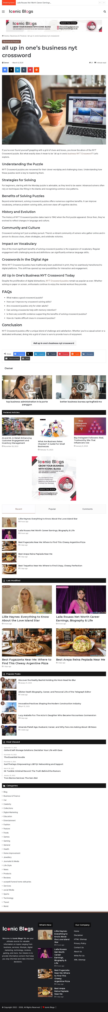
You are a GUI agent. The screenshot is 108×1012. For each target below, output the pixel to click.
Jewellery (8, 857)
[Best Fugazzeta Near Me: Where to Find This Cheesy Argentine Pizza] (9, 546)
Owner (6, 63)
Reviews (7, 878)
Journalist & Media (11, 861)
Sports (6, 894)
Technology (8, 898)
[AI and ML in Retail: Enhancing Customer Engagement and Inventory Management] (18, 426)
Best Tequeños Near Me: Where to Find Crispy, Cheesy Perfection (50, 565)
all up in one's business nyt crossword (54, 343)
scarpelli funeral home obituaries (17, 882)
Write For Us (79, 956)
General (7, 845)
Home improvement (12, 853)
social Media (9, 890)
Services (7, 886)
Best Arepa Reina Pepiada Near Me (35, 554)
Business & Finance (18, 36)
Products (7, 873)
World (6, 906)
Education (8, 816)
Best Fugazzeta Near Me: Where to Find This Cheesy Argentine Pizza (51, 542)
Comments (87, 509)
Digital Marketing (11, 812)
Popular (52, 509)
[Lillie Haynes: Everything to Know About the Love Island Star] (9, 522)
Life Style (8, 865)
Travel (6, 902)
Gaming (7, 841)
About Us (78, 951)
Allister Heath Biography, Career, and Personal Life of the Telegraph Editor (54, 692)
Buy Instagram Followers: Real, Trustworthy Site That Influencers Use (89, 440)
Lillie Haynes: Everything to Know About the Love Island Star (47, 519)
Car (5, 800)
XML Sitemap (79, 960)
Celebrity (7, 804)
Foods (6, 833)
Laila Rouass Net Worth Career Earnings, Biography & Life (40, 3)
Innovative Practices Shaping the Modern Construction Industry (49, 703)
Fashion (7, 824)
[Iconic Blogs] (21, 11)
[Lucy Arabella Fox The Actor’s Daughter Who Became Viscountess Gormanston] (9, 719)
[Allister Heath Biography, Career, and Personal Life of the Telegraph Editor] (9, 695)
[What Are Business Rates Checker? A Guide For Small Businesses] (54, 428)
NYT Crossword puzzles (57, 281)
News (6, 869)
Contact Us (79, 947)
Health (6, 849)
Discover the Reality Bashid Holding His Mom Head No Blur (47, 680)
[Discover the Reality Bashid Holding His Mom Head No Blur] (9, 684)
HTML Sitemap (80, 939)
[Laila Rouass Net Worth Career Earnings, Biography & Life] (9, 534)
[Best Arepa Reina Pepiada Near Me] (9, 558)
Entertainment (10, 820)
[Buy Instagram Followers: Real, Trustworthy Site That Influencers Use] (90, 426)
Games (6, 837)
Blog (5, 792)
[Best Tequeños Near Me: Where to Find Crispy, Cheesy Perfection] (9, 569)
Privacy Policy (80, 943)
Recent (18, 509)
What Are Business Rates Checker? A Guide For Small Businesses (51, 444)
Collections (8, 808)
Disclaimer (78, 935)
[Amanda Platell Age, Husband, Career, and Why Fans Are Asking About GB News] (9, 731)
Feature (7, 829)
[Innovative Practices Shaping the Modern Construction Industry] (9, 707)
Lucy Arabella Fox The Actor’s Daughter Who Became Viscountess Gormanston (57, 715)
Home (6, 36)
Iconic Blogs (50, 1007)
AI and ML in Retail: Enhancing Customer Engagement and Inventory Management (17, 440)
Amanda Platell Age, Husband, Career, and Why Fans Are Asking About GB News (57, 727)
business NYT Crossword (80, 153)
